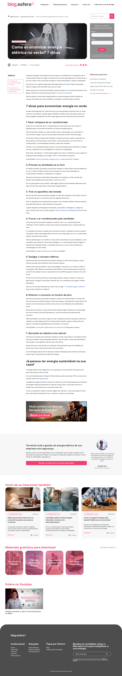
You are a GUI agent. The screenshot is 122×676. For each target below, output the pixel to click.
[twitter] (85, 65)
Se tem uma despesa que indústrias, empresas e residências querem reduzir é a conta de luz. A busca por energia (99, 526)
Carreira (14, 654)
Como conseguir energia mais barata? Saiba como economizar (97, 519)
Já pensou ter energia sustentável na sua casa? (15, 89)
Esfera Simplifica (34, 650)
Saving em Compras (97, 90)
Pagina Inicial (14, 17)
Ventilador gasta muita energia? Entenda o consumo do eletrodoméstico (59, 520)
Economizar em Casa (27, 17)
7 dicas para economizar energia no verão (15, 82)
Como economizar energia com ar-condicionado (53, 159)
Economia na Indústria (98, 79)
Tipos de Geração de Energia (100, 83)
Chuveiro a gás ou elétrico (75, 287)
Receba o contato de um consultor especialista (56, 463)
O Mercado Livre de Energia (104, 5)
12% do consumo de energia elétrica (67, 210)
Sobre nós (86, 5)
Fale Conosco (15, 656)
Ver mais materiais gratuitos (99, 93)
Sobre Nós (14, 650)
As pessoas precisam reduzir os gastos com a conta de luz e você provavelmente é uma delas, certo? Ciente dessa (23, 528)
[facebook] (80, 65)
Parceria (14, 652)
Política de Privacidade (54, 650)
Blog (47, 648)
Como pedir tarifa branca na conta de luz (50, 327)
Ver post (10, 535)
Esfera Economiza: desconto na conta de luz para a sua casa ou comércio (20, 520)
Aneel (67, 84)
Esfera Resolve (34, 648)
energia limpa (43, 379)
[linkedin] (83, 65)
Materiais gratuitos (60, 5)
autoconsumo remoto (49, 251)
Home (13, 648)
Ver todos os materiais (107, 547)
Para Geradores (34, 652)
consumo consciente (64, 93)
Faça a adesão (52, 393)
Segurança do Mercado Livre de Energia (101, 86)
